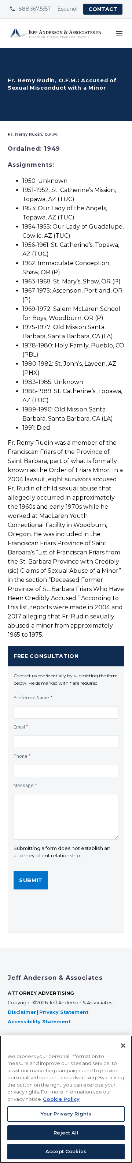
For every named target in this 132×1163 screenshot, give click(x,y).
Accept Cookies (66, 1151)
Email (21, 726)
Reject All (66, 1133)
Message (25, 785)
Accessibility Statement (40, 1021)
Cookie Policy (61, 1099)
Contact (102, 9)
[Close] (123, 1046)
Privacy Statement (63, 1012)
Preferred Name (33, 697)
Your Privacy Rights (66, 1114)
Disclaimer (22, 1012)
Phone (22, 756)
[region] (66, 1099)
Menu (119, 33)
